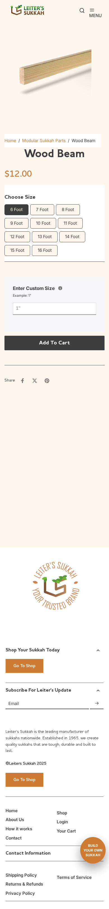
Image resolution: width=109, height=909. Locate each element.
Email (13, 703)
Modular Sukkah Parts (44, 140)
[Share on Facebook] (22, 381)
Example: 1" (22, 295)
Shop (62, 813)
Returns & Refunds (24, 884)
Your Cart (66, 831)
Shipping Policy (21, 875)
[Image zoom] (54, 68)
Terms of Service (74, 877)
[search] (82, 10)
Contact (14, 838)
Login (62, 821)
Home (10, 140)
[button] (54, 343)
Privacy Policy (20, 893)
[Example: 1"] (60, 288)
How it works (19, 828)
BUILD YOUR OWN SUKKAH (93, 850)
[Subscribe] (96, 703)
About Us (15, 819)
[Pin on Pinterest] (47, 381)
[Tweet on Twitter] (35, 381)
